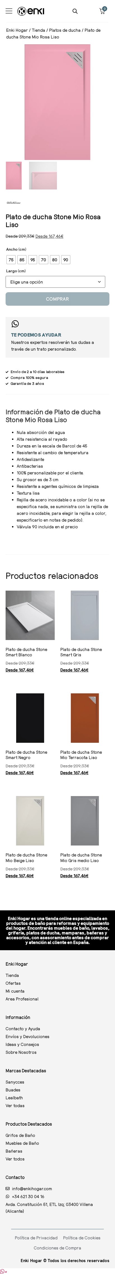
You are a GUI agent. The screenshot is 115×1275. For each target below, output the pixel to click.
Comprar (57, 299)
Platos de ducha (65, 30)
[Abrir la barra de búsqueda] (75, 11)
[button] (3, 1271)
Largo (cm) (16, 271)
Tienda (38, 30)
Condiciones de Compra (57, 1247)
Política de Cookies (81, 1237)
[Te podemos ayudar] (15, 324)
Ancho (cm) (16, 249)
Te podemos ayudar (36, 335)
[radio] (11, 259)
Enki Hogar (17, 30)
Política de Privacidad (36, 1237)
